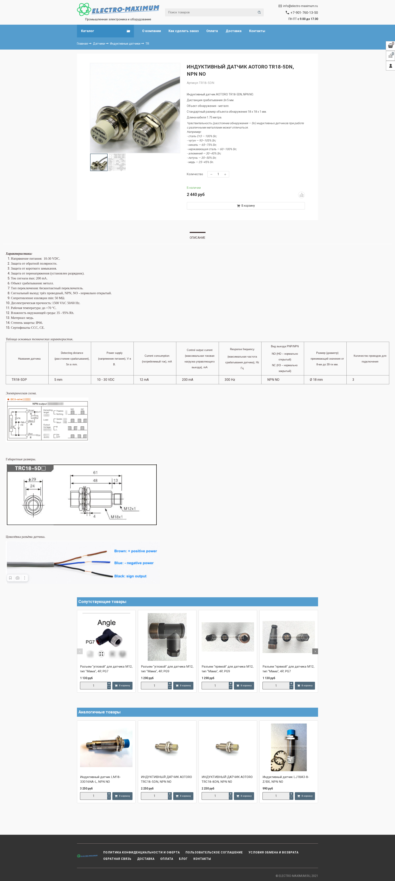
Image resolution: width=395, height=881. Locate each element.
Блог (183, 858)
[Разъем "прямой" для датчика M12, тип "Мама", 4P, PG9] (228, 637)
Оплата (212, 31)
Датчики (99, 43)
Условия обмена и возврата (274, 852)
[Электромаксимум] (118, 9)
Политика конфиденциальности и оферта (141, 852)
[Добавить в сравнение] (301, 195)
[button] (80, 651)
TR (147, 43)
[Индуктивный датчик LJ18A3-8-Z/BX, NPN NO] (289, 748)
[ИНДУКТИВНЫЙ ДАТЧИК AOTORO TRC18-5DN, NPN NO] (167, 748)
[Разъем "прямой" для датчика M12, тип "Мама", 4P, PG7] (289, 637)
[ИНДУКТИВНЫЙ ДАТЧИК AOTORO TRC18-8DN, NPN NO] (228, 748)
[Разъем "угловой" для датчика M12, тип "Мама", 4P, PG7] (106, 637)
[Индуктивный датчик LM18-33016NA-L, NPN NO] (106, 748)
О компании (151, 31)
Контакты (257, 31)
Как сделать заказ (183, 31)
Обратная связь (117, 858)
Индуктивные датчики (125, 43)
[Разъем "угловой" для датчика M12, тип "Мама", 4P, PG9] (167, 637)
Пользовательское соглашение (214, 852)
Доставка (234, 31)
